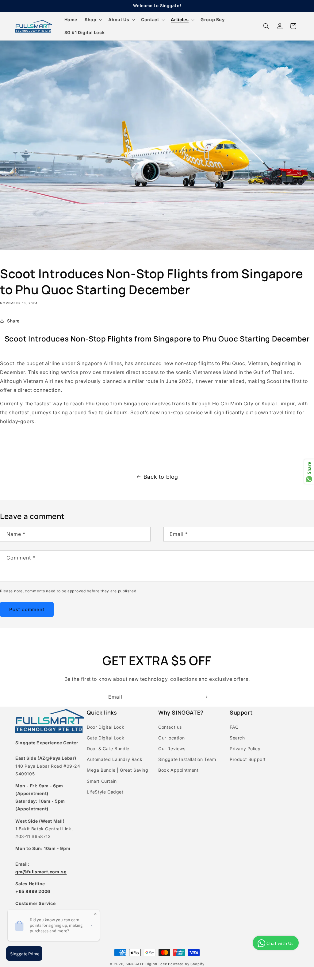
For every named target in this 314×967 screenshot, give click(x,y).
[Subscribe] (205, 697)
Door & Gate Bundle (108, 748)
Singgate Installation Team (187, 759)
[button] (93, 19)
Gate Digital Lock (105, 737)
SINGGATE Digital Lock (146, 964)
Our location (171, 737)
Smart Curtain (102, 781)
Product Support (248, 759)
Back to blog (161, 477)
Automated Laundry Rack (114, 759)
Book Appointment (178, 770)
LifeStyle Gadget (105, 791)
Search (237, 737)
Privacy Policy (245, 748)
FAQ (234, 727)
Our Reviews (172, 748)
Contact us (170, 727)
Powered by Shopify (186, 964)
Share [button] (13, 320)
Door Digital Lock (105, 727)
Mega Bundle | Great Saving (117, 770)
